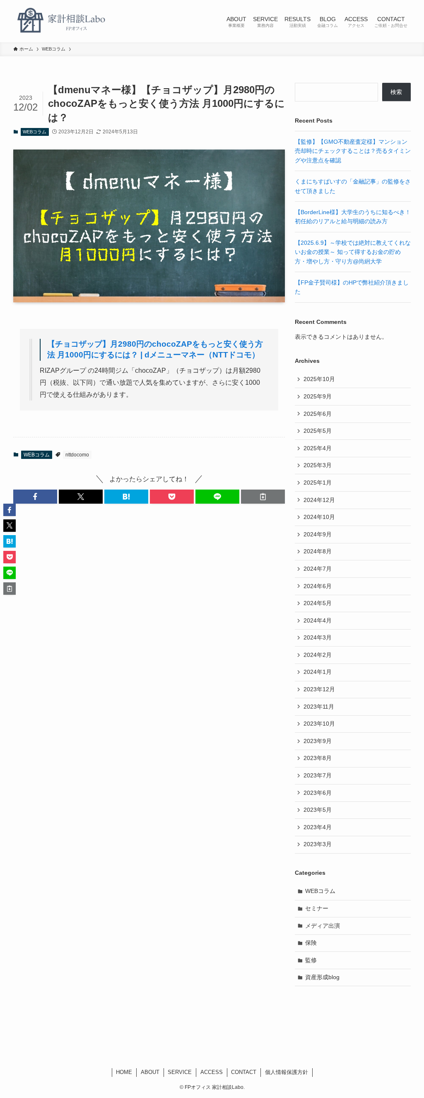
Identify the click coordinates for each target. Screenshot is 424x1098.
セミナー (316, 908)
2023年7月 (318, 775)
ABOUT (150, 1072)
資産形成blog (322, 977)
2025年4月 (318, 448)
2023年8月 (318, 758)
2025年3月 (318, 465)
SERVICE (180, 1072)
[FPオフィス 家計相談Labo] (61, 21)
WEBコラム (34, 131)
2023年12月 (319, 689)
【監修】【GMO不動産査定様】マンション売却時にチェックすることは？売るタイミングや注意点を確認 (353, 151)
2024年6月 (318, 586)
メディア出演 (322, 925)
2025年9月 (318, 396)
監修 (311, 960)
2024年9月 (318, 534)
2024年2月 (318, 655)
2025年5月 (318, 430)
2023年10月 (319, 723)
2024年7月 (318, 568)
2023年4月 (318, 827)
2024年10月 (319, 517)
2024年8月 (318, 551)
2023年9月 (318, 741)
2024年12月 (319, 500)
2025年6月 (318, 413)
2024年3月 (318, 637)
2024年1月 (318, 671)
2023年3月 (318, 844)
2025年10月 (319, 379)
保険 (311, 942)
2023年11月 (319, 706)
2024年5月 (318, 603)
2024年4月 (318, 620)
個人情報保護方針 (286, 1072)
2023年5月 (318, 809)
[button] (35, 497)
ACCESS (211, 1072)
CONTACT (243, 1072)
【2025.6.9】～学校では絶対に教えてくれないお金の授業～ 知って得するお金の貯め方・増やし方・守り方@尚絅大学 (353, 252)
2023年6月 (318, 792)
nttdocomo (77, 455)
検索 (396, 92)
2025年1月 (318, 482)
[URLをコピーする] (263, 497)
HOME (124, 1072)
